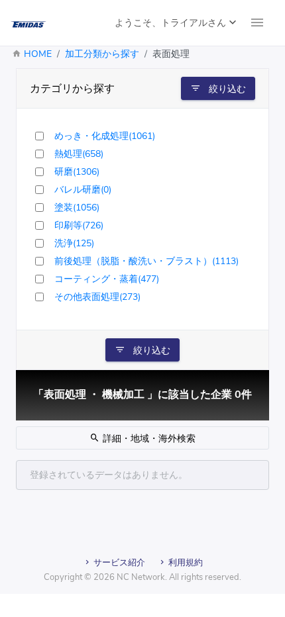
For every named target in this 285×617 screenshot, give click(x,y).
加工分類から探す (102, 54)
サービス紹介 (118, 563)
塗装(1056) (76, 207)
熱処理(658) (78, 154)
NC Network (141, 577)
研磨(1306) (76, 172)
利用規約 (184, 563)
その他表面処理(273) (97, 297)
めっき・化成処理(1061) (104, 136)
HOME (38, 54)
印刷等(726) (78, 225)
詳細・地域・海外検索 (148, 438)
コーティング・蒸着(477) (106, 279)
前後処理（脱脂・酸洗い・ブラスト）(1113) (146, 261)
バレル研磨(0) (82, 189)
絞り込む (226, 89)
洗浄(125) (74, 243)
